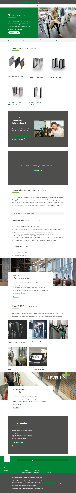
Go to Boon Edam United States (28, 2)
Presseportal (49, 472)
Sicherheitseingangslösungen (26, 472)
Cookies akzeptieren (50, 483)
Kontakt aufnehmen (18, 445)
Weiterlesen (15, 296)
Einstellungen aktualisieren (61, 483)
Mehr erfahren (16, 407)
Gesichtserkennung (25, 470)
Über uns (48, 470)
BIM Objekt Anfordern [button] (14, 32)
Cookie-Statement (15, 486)
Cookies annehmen (38, 170)
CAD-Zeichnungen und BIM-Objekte (33, 5)
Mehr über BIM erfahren (18, 139)
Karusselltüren (36, 472)
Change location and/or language (42, 2)
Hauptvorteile (44, 5)
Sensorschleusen (21, 5)
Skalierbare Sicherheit (18, 442)
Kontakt (50, 5)
